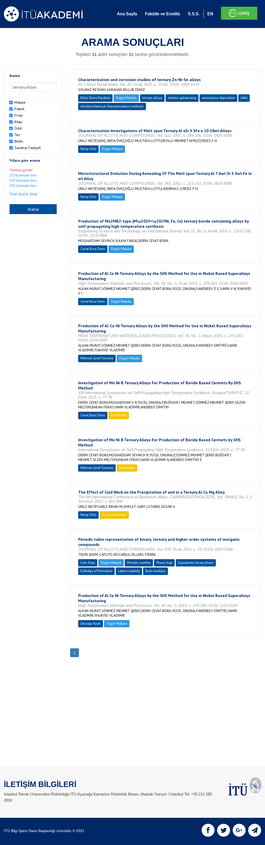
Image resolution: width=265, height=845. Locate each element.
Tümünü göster (21, 170)
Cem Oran (87, 562)
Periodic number (139, 562)
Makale (20, 102)
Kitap (18, 121)
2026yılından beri (23, 175)
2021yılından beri (23, 185)
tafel (244, 98)
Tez (17, 134)
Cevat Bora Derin (92, 249)
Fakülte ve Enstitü (162, 14)
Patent (19, 108)
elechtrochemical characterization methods (112, 106)
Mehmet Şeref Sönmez (96, 358)
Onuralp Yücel (90, 623)
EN (210, 14)
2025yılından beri (23, 180)
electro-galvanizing (182, 98)
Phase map (164, 562)
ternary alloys (152, 98)
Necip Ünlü (88, 149)
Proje (18, 115)
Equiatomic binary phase (196, 562)
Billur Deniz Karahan (95, 98)
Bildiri (18, 141)
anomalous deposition (218, 98)
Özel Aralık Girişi (23, 193)
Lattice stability (129, 571)
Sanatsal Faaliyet (27, 147)
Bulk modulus (155, 571)
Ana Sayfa (127, 14)
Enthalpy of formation (96, 571)
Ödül (18, 128)
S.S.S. (194, 14)
